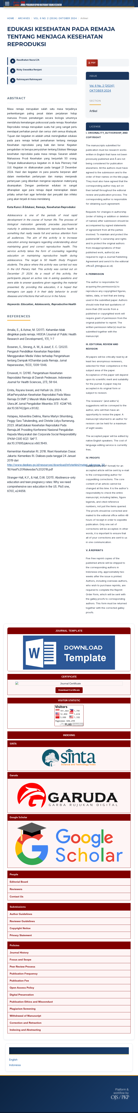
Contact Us (16, 896)
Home (10, 18)
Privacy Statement (21, 935)
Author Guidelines (21, 914)
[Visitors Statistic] (69, 715)
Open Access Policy (22, 987)
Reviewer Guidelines (22, 921)
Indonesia (15, 1065)
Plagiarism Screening (23, 1008)
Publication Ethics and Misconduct (31, 1001)
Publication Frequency (24, 973)
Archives (24, 18)
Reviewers (16, 889)
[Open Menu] (7, 3)
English (13, 1059)
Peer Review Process (22, 966)
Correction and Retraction (26, 1022)
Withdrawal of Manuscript (25, 1015)
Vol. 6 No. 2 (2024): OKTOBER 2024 (55, 18)
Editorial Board (19, 881)
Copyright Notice (20, 928)
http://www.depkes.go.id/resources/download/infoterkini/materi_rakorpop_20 (56, 465)
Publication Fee (19, 980)
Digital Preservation (22, 994)
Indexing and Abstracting (25, 1029)
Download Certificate (69, 690)
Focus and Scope (20, 959)
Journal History (19, 952)
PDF (93, 63)
